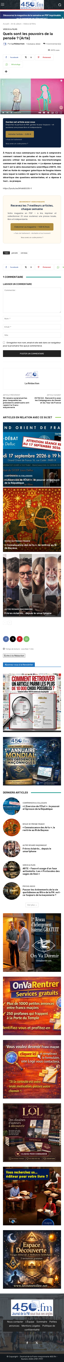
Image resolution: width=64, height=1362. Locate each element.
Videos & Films (29, 24)
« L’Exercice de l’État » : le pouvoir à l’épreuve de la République (41, 807)
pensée (15, 253)
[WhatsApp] (26, 639)
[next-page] (9, 623)
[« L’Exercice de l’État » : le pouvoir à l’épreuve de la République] (32, 454)
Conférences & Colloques (18, 476)
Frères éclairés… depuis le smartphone (27, 613)
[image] (32, 703)
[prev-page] (5, 623)
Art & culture (16, 24)
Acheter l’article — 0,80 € (19, 134)
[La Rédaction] (5, 44)
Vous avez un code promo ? (17, 144)
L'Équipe (29, 1321)
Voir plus (31, 905)
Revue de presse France (17, 541)
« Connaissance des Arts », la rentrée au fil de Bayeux (39, 829)
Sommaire (41, 1321)
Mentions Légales (31, 1325)
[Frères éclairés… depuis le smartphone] (32, 585)
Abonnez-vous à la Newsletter (19, 665)
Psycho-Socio (29, 886)
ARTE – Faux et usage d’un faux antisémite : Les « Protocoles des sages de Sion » (41, 871)
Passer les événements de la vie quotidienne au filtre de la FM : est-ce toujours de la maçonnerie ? (42, 892)
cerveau (24, 253)
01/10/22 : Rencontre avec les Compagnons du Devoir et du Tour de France (48, 400)
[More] (6, 71)
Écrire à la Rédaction (14, 655)
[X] (13, 639)
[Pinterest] (20, 639)
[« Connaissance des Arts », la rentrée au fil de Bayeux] (32, 519)
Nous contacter (15, 1321)
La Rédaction (18, 44)
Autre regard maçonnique (18, 609)
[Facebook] (6, 639)
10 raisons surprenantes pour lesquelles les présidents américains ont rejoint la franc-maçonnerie (16, 402)
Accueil (6, 24)
